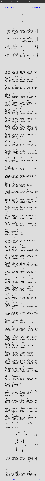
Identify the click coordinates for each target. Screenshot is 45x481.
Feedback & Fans (31, 1)
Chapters (13, 1)
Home (2, 1)
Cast (18, 1)
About (7, 1)
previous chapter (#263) (10, 7)
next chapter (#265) (36, 7)
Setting (23, 1)
